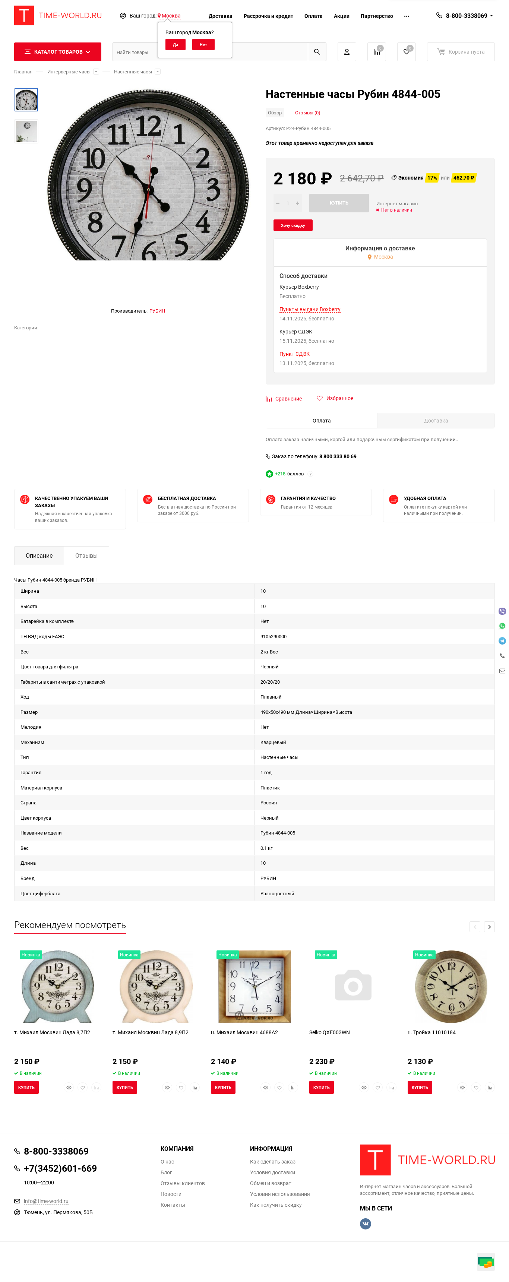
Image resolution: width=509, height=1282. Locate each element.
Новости (171, 1194)
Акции (342, 15)
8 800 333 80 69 (338, 456)
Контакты (173, 1204)
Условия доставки (272, 1172)
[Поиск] (317, 51)
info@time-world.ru (46, 1201)
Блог (166, 1172)
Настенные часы (133, 71)
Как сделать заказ (272, 1161)
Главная (23, 71)
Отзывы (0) (307, 112)
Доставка (221, 15)
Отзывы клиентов (183, 1183)
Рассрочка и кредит (268, 15)
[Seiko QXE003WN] (352, 986)
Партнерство (377, 15)
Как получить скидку (276, 1204)
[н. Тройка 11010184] (451, 986)
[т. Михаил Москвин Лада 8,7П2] (57, 986)
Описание (39, 555)
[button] (489, 926)
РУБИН (157, 310)
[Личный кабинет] (347, 51)
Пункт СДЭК (294, 354)
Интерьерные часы (69, 71)
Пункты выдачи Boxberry (310, 309)
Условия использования (280, 1194)
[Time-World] (427, 1160)
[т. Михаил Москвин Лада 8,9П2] (156, 986)
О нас (167, 1161)
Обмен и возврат (270, 1183)
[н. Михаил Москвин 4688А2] (254, 986)
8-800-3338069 (466, 16)
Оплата (313, 15)
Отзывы (86, 555)
